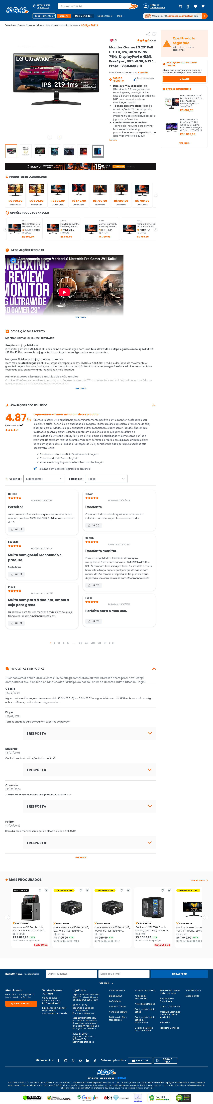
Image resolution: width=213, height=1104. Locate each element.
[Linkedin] (88, 1060)
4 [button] (63, 643)
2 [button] (55, 643)
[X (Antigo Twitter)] (73, 1060)
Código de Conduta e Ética (145, 1010)
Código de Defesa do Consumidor (144, 1029)
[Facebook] (58, 1060)
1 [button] (50, 643)
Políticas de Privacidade (141, 997)
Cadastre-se (157, 7)
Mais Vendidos (83, 15)
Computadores (36, 25)
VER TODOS (198, 880)
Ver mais (113, 140)
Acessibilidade (193, 990)
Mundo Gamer (105, 15)
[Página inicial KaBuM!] (17, 10)
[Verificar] (32, 1098)
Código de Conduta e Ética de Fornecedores (145, 1020)
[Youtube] (80, 1060)
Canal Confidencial (170, 1006)
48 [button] (87, 643)
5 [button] (68, 643)
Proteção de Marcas (145, 1003)
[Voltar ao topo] (106, 1072)
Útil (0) (18, 529)
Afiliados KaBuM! (117, 1006)
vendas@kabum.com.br (54, 1013)
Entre (153, 5)
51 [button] (105, 643)
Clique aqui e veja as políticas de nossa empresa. (130, 1088)
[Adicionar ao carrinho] (47, 890)
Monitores (53, 25)
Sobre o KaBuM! (117, 990)
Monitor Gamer (70, 25)
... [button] (74, 643)
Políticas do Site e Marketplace (118, 1018)
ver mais (80, 857)
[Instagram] (66, 1060)
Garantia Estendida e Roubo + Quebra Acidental (170, 1014)
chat (63, 1007)
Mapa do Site (192, 995)
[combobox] (95, 6)
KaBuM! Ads (115, 1001)
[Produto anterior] (7, 917)
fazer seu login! (135, 682)
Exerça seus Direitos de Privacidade (170, 992)
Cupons (64, 15)
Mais (121, 16)
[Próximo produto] (205, 917)
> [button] (109, 643)
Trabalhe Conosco (169, 1027)
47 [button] (80, 643)
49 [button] (93, 643)
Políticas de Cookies (145, 990)
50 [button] (99, 643)
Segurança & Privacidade (167, 1000)
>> (113, 643)
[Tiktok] (95, 1060)
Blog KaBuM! (115, 995)
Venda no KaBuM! (118, 1011)
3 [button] (59, 643)
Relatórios (165, 1022)
